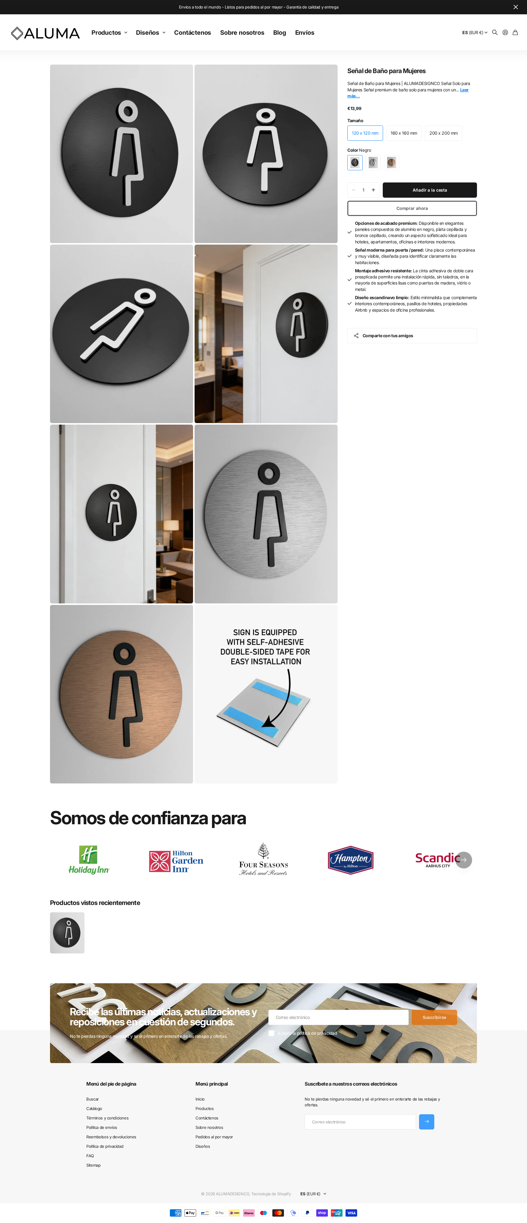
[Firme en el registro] (505, 33)
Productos (106, 32)
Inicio (199, 1099)
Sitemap (93, 1165)
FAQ (90, 1155)
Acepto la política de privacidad (307, 1033)
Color (359, 150)
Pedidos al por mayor (214, 1136)
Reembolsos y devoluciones (111, 1136)
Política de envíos (101, 1127)
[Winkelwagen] (515, 33)
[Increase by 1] (373, 190)
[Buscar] (495, 33)
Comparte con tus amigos (388, 335)
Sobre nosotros (242, 32)
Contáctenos (192, 32)
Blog (279, 32)
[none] (463, 860)
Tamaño (355, 120)
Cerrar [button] (516, 7)
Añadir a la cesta (430, 190)
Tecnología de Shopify (271, 1193)
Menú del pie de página (111, 1084)
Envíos (304, 32)
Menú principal (211, 1084)
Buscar (92, 1099)
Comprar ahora (412, 208)
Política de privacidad (104, 1146)
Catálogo (94, 1108)
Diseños (147, 32)
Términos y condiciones (107, 1117)
